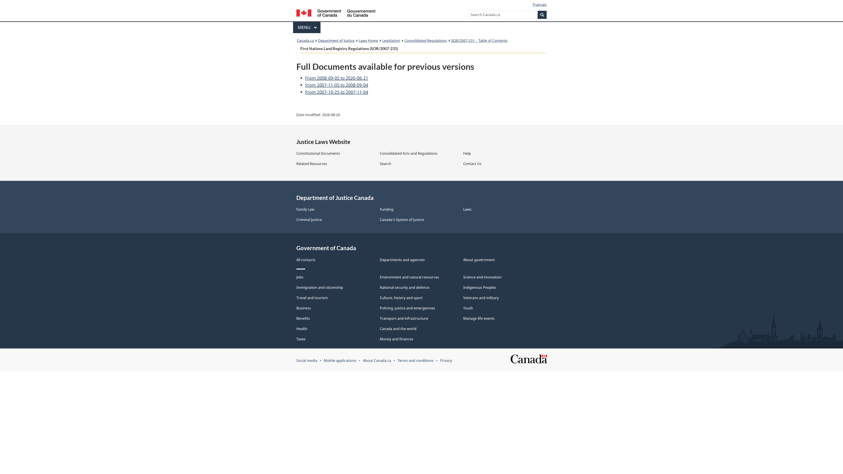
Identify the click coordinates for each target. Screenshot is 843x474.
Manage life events (479, 318)
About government (479, 259)
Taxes (301, 339)
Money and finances (396, 339)
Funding (386, 209)
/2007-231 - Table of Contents (479, 40)
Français (540, 4)
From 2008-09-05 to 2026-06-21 (336, 78)
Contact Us (472, 163)
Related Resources (311, 163)
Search (385, 163)
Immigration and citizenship (319, 287)
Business (303, 308)
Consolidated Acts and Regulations (409, 153)
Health (301, 328)
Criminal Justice (309, 219)
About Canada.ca (377, 360)
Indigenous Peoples (479, 287)
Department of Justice (336, 40)
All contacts (305, 259)
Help (467, 153)
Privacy (446, 360)
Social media (306, 360)
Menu (305, 27)
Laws (467, 209)
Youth (468, 308)
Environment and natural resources (409, 277)
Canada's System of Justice (402, 219)
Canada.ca (305, 40)
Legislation (391, 40)
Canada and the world (398, 328)
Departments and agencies (402, 259)
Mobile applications (340, 360)
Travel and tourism (312, 297)
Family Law (305, 209)
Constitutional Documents (318, 153)
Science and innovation (482, 277)
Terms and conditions (416, 360)
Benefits (303, 318)
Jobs (299, 277)
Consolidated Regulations (425, 40)
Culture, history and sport (401, 297)
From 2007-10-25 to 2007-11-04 (336, 92)
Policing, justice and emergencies (407, 308)
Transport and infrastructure (404, 318)
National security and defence (404, 287)
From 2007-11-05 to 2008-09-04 (336, 85)
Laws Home (368, 40)
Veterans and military (481, 297)
